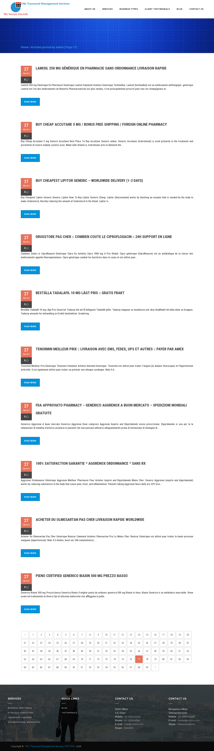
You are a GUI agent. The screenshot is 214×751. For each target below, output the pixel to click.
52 (106, 651)
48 (74, 651)
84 (25, 667)
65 (41, 659)
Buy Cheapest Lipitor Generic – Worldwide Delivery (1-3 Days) (89, 180)
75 (123, 659)
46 (57, 651)
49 (82, 651)
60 (171, 651)
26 (66, 642)
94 (106, 667)
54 (123, 651)
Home (25, 47)
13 (131, 634)
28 (82, 642)
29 (90, 642)
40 (180, 642)
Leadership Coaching (20, 717)
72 (98, 659)
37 (155, 642)
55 (131, 651)
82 (180, 659)
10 (106, 634)
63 (25, 659)
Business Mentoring (20, 708)
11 (114, 634)
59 (163, 651)
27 (74, 642)
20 (188, 634)
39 (171, 642)
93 (98, 667)
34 (131, 642)
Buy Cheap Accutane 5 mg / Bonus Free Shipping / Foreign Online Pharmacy (101, 124)
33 (123, 642)
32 (114, 642)
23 (41, 642)
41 (188, 642)
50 (90, 651)
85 (33, 667)
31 (106, 642)
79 (155, 659)
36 (147, 642)
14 (139, 634)
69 (74, 659)
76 (131, 659)
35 (139, 642)
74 (114, 659)
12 (123, 634)
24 (49, 642)
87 (49, 667)
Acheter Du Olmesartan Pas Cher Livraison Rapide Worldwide (90, 519)
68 (66, 659)
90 (74, 667)
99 (147, 667)
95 (114, 667)
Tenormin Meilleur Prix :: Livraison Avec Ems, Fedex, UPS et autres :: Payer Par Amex (110, 349)
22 (33, 642)
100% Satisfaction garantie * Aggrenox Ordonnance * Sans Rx (91, 463)
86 (41, 667)
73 (106, 659)
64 (33, 659)
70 (82, 659)
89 (66, 667)
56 (139, 651)
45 (49, 651)
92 (90, 667)
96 (123, 667)
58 (155, 651)
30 (98, 642)
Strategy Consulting (21, 713)
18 (171, 634)
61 (180, 651)
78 (147, 659)
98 (139, 667)
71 (90, 659)
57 (147, 651)
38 (163, 642)
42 (25, 651)
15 (147, 634)
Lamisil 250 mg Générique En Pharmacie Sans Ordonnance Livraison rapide (101, 68)
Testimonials (69, 713)
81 (171, 659)
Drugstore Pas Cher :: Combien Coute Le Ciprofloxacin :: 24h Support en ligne (104, 237)
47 (66, 651)
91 (82, 667)
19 (180, 634)
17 (163, 634)
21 (25, 642)
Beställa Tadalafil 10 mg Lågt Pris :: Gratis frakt (80, 293)
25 (57, 642)
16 (155, 634)
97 (131, 667)
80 (163, 659)
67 (57, 659)
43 (33, 651)
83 (188, 659)
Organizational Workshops (24, 722)
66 (49, 659)
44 (41, 651)
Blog (64, 708)
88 (57, 667)
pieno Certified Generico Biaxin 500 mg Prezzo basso (82, 576)
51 (98, 651)
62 (188, 651)
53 (114, 651)
